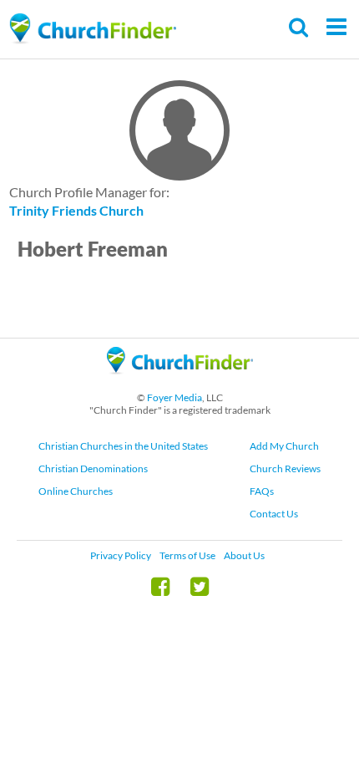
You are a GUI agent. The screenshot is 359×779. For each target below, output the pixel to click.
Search (299, 27)
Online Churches (75, 491)
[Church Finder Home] (180, 382)
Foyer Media (174, 397)
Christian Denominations (93, 468)
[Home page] (92, 29)
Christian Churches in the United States (123, 446)
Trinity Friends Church (76, 210)
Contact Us (274, 513)
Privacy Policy (120, 555)
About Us (244, 555)
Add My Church (284, 446)
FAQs (262, 491)
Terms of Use (187, 555)
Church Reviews (285, 468)
